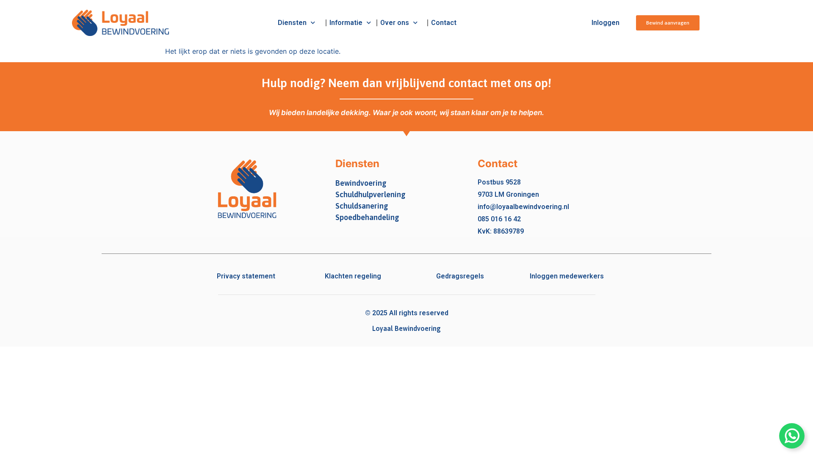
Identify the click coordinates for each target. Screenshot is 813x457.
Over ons (394, 23)
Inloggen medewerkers (567, 276)
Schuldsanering (361, 205)
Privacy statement (246, 276)
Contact (443, 23)
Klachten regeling (353, 276)
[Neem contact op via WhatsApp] (792, 436)
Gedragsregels (460, 276)
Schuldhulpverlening (370, 194)
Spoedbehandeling (367, 217)
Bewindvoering (361, 183)
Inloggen (605, 23)
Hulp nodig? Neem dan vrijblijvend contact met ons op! (406, 83)
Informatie (345, 23)
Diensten (292, 23)
